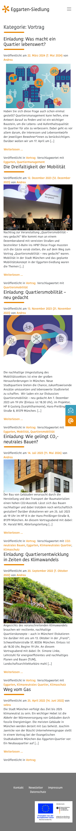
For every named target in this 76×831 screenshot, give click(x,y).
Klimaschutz (11, 549)
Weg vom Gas (17, 689)
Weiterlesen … (14, 149)
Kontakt (18, 788)
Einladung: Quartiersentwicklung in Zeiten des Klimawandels (36, 557)
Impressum (55, 788)
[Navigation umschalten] (69, 9)
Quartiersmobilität (16, 287)
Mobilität (23, 432)
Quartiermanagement (31, 162)
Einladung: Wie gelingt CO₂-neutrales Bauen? (31, 439)
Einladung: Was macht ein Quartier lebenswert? (29, 41)
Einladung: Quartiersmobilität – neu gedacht (35, 295)
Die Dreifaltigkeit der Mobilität (34, 167)
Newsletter (36, 788)
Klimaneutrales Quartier (55, 545)
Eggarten (9, 162)
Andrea (8, 60)
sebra (7, 705)
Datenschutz (38, 792)
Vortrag (31, 158)
